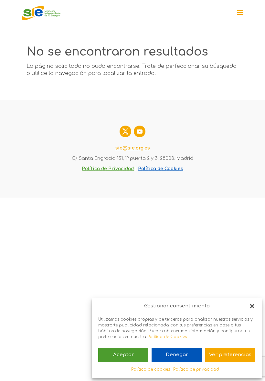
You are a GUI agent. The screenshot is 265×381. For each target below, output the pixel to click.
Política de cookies (150, 369)
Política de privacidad (196, 369)
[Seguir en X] (125, 131)
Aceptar (123, 354)
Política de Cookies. (167, 337)
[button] (252, 306)
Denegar (177, 354)
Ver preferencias (230, 354)
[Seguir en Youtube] (139, 131)
